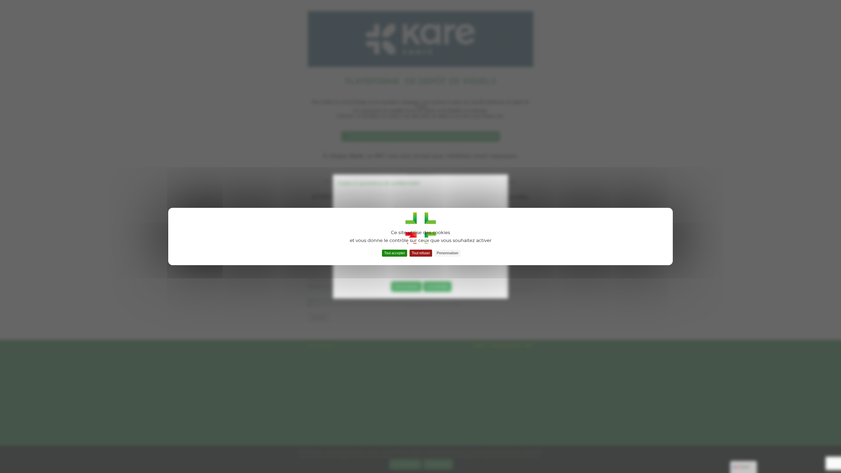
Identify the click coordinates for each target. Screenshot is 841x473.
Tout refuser (421, 253)
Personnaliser (447, 253)
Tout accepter (394, 253)
